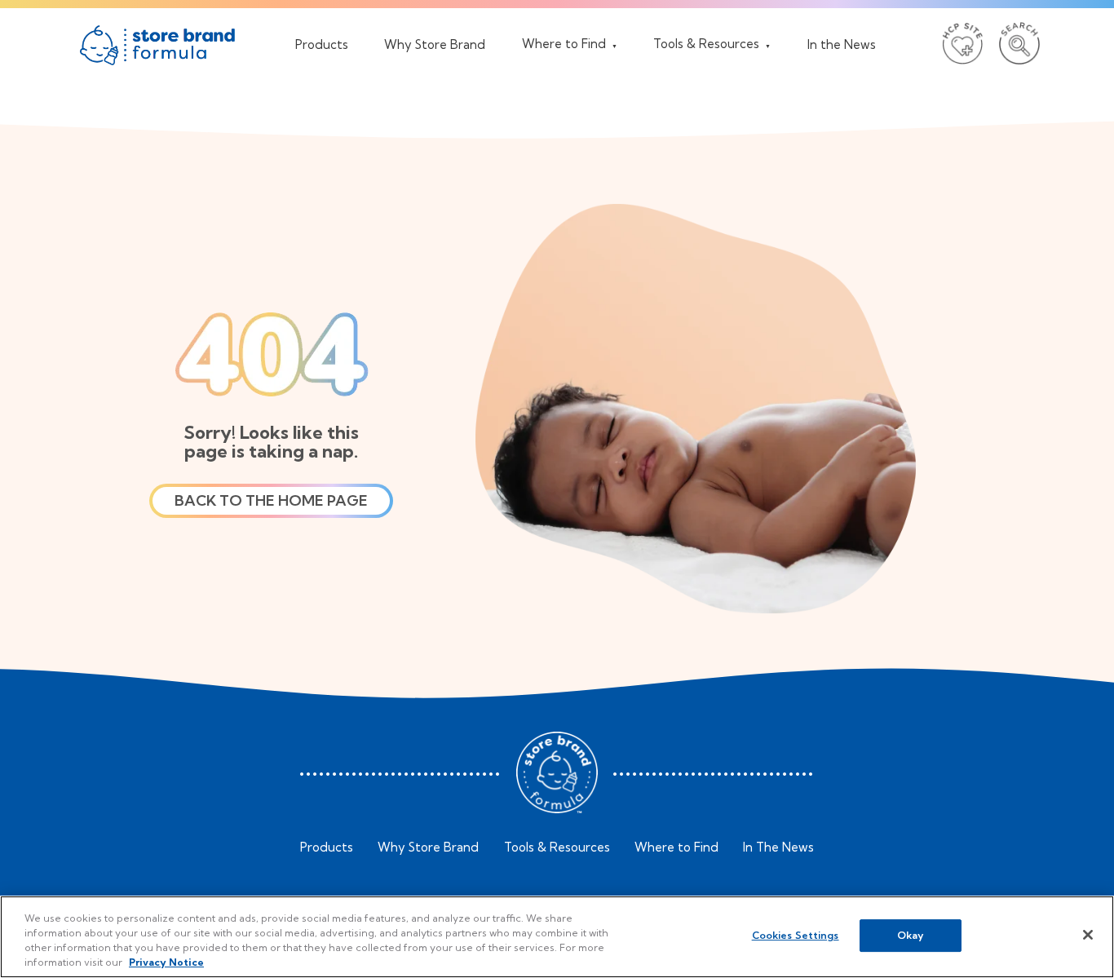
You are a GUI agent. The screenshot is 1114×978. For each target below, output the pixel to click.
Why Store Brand (428, 847)
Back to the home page (271, 500)
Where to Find (676, 847)
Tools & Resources (557, 847)
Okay (910, 935)
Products (326, 847)
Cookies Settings (795, 935)
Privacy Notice (166, 962)
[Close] (1088, 935)
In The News (778, 847)
